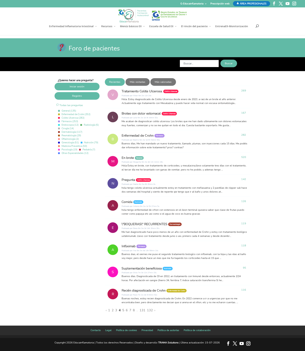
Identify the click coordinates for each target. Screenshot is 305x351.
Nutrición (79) (91, 142)
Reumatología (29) (71, 135)
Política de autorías (168, 330)
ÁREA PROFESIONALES (253, 3)
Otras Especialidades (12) (75, 153)
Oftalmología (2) (70, 139)
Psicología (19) (69, 149)
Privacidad (147, 330)
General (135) (69, 110)
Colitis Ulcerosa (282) (73, 117)
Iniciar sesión (77, 86)
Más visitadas (137, 82)
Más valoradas (163, 82)
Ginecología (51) (70, 142)
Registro (77, 96)
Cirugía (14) (68, 128)
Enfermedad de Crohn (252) (76, 114)
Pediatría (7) (89, 149)
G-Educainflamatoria (192, 3)
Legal (108, 330)
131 (142, 310)
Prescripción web (220, 3)
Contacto (96, 330)
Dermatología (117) (72, 132)
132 (150, 310)
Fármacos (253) (70, 121)
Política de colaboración (197, 330)
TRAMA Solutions (168, 342)
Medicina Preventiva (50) (74, 146)
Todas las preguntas (71, 105)
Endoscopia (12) (70, 125)
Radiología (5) (91, 125)
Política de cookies (126, 330)
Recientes (114, 82)
